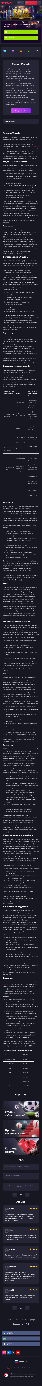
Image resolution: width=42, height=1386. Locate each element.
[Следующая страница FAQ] (27, 1195)
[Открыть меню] (39, 3)
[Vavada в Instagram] (4, 1352)
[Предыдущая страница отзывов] (15, 1308)
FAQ (27, 1324)
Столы (23, 1320)
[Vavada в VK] (9, 1352)
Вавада (36, 146)
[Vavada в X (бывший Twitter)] (13, 1352)
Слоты (9, 1320)
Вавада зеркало (21, 111)
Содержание (18, 1324)
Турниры (32, 1320)
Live (16, 1320)
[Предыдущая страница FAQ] (15, 1195)
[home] (6, 3)
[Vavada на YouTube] (18, 1352)
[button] (39, 12)
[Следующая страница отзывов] (27, 1308)
